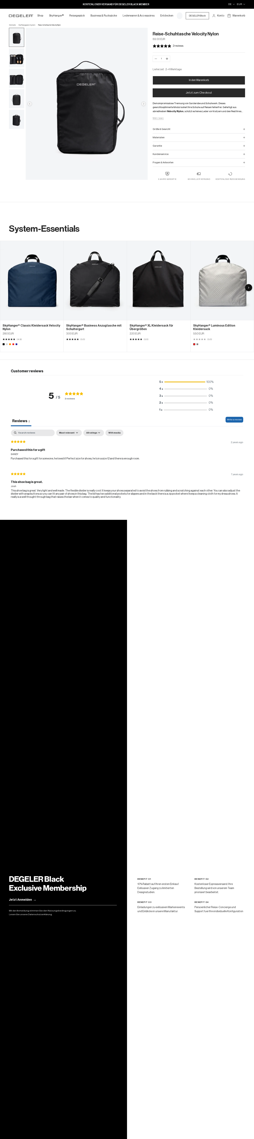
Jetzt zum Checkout (199, 92)
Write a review (234, 419)
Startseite (12, 25)
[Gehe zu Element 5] (16, 119)
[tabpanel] (127, 467)
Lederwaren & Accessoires (138, 15)
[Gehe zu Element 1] (16, 37)
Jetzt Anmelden (22, 899)
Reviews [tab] (21, 421)
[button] (186, 382)
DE (230, 4)
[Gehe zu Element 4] (16, 98)
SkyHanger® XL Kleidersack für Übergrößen (151, 327)
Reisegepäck (77, 15)
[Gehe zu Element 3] (16, 78)
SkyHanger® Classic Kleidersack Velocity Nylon (31, 327)
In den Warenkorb (199, 80)
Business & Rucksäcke (104, 15)
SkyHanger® (56, 15)
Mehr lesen (158, 118)
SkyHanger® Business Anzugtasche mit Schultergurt (94, 327)
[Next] (248, 287)
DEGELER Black (197, 15)
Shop (40, 15)
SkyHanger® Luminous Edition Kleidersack (214, 327)
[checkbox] (114, 433)
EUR (239, 4)
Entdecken (166, 15)
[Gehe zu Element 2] (16, 57)
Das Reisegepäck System (27, 25)
